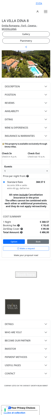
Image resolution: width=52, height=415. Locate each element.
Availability (12, 111)
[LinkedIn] (36, 394)
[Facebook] (16, 394)
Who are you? (13, 332)
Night (8, 221)
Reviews (9, 103)
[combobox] (26, 171)
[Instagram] (23, 394)
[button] (45, 11)
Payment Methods (16, 357)
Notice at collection (14, 412)
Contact (10, 373)
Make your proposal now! (26, 255)
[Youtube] (29, 394)
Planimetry (26, 40)
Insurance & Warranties (20, 135)
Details (9, 324)
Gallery (26, 34)
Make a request (27, 248)
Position (10, 94)
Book (38, 241)
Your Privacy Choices (23, 407)
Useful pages (13, 365)
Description (12, 86)
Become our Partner (17, 340)
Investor (10, 348)
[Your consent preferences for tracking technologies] (5, 410)
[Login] (37, 11)
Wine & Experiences (16, 127)
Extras (9, 119)
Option (14, 241)
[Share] (26, 47)
